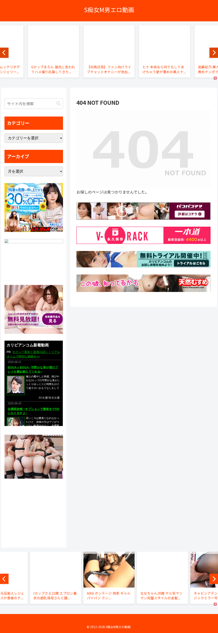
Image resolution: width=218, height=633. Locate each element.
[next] (213, 53)
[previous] (4, 53)
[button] (58, 103)
